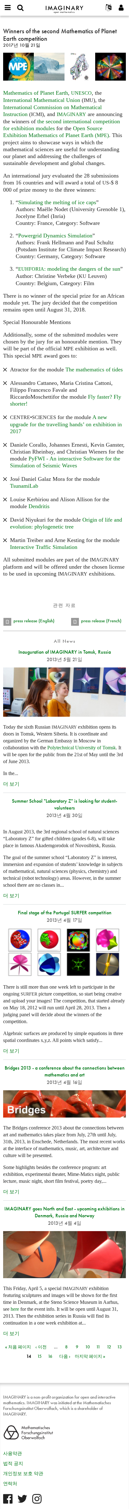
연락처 (10, 1483)
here (15, 1309)
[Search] (20, 8)
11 (98, 1347)
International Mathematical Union (41, 100)
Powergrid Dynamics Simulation (55, 235)
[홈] (64, 6)
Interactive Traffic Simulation (43, 547)
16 (50, 1356)
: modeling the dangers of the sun (69, 269)
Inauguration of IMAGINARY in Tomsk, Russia (64, 652)
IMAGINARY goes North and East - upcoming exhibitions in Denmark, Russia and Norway (64, 1212)
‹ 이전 (41, 1347)
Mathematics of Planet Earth (35, 93)
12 (109, 1347)
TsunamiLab (24, 486)
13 (119, 1347)
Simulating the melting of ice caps (57, 202)
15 (39, 1356)
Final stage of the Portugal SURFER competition (64, 912)
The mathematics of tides (94, 369)
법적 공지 (13, 1463)
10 (87, 1347)
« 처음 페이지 (18, 1347)
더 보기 (11, 784)
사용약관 (12, 1453)
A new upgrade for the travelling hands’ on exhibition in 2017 (66, 424)
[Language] (108, 8)
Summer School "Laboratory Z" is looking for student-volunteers (64, 804)
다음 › (64, 1356)
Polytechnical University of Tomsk (81, 747)
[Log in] (121, 8)
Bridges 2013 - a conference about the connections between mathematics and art (65, 1071)
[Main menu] (8, 8)
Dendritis (38, 506)
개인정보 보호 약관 (23, 1473)
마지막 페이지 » (90, 1356)
